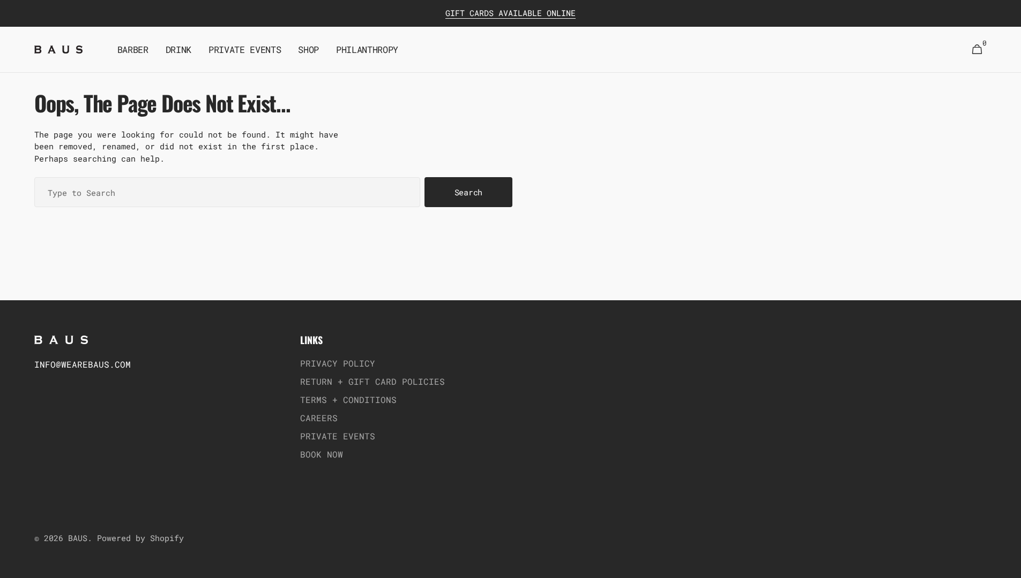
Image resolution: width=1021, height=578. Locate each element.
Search (468, 192)
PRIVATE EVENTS (337, 436)
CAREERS (319, 417)
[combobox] (227, 192)
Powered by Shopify (140, 538)
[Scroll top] (1008, 565)
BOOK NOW (321, 454)
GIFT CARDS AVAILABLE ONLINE (510, 12)
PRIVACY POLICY (337, 363)
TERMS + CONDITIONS (348, 399)
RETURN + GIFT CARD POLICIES (372, 381)
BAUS (77, 538)
